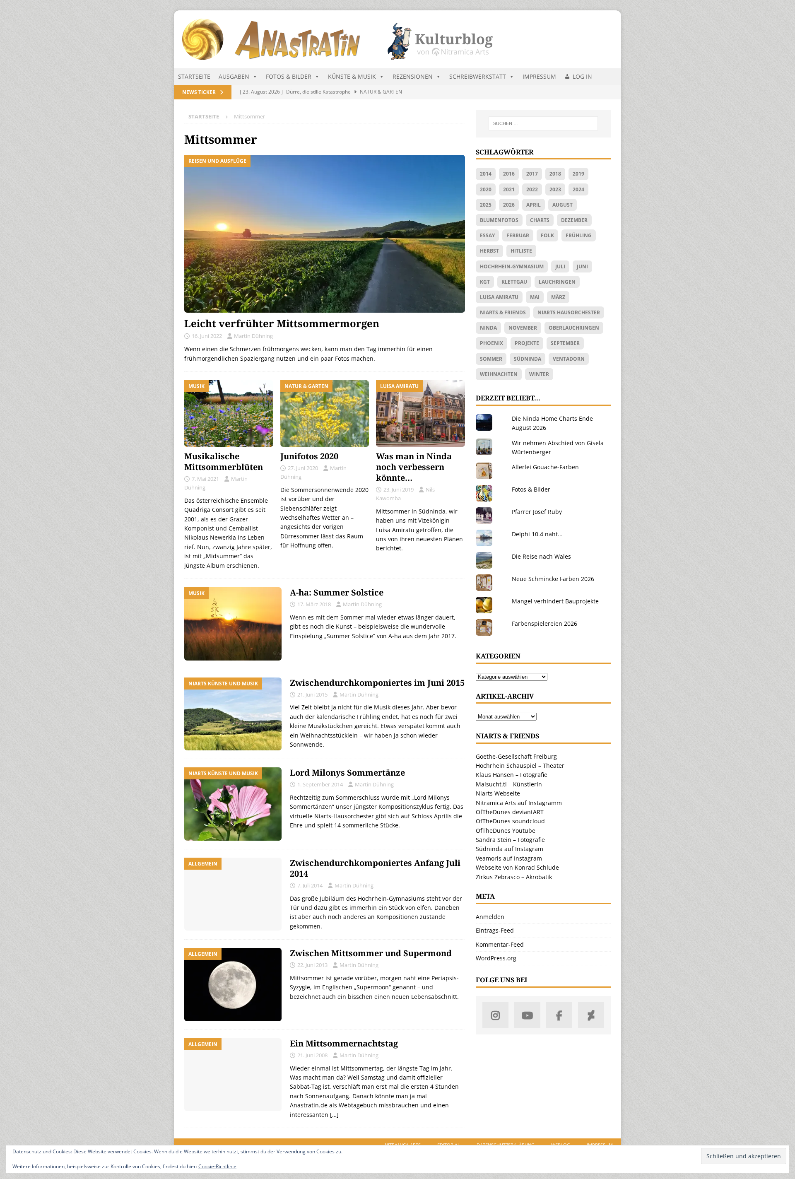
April (533, 204)
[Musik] (233, 624)
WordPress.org (496, 958)
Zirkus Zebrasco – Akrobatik (514, 877)
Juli (560, 266)
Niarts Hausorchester (568, 312)
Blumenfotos (499, 220)
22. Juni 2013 (312, 965)
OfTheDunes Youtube (505, 830)
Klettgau (514, 281)
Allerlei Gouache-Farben (545, 467)
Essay (487, 235)
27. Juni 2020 (303, 468)
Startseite (194, 76)
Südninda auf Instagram (509, 849)
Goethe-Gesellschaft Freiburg (516, 756)
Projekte (527, 343)
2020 (485, 189)
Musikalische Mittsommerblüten (223, 462)
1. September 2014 (320, 784)
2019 (578, 173)
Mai (535, 297)
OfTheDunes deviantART (510, 812)
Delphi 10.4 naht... (537, 534)
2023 (555, 189)
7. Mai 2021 (205, 478)
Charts (539, 220)
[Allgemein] (233, 894)
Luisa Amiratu (499, 297)
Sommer (491, 358)
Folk (547, 235)
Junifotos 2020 (309, 456)
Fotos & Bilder (288, 76)
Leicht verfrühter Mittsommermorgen (281, 323)
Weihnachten (499, 374)
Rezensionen (413, 76)
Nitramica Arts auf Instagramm (519, 803)
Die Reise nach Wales (541, 556)
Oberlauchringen (574, 327)
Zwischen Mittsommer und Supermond (371, 953)
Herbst (489, 250)
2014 (485, 173)
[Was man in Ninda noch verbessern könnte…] (420, 413)
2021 (509, 189)
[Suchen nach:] (543, 123)
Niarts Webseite (498, 793)
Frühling (579, 235)
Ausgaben (234, 76)
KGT (485, 281)
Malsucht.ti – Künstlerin (509, 784)
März (558, 297)
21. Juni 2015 (312, 694)
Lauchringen (557, 281)
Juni (582, 266)
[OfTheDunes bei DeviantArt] (591, 1015)
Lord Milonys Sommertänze (347, 772)
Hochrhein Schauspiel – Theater (520, 765)
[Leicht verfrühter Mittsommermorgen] (324, 234)
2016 (509, 173)
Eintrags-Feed (495, 930)
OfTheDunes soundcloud (510, 821)
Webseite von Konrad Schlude (517, 867)
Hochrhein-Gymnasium (512, 266)
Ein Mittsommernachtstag (344, 1043)
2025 (485, 204)
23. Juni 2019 (398, 489)
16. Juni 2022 (207, 336)
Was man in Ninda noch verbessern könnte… (414, 467)
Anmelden (490, 917)
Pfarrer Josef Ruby (537, 512)
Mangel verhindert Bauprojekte (555, 601)
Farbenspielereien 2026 (544, 623)
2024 (578, 189)
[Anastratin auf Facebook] (559, 1015)
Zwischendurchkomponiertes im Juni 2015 (377, 682)
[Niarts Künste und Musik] (233, 714)
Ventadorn (569, 358)
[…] (334, 1115)
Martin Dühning (253, 336)
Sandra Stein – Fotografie (510, 840)
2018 (555, 173)
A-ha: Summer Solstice (336, 592)
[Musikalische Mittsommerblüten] (228, 413)
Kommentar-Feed (500, 944)
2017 (532, 173)
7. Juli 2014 (310, 885)
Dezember (574, 220)
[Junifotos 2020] (324, 413)
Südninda (527, 358)
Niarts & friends (503, 312)
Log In (582, 76)
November (522, 327)
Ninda (488, 327)
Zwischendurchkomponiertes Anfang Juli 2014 (375, 868)
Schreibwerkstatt (477, 76)
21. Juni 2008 (312, 1055)
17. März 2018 (314, 604)
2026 (509, 204)
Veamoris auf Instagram (509, 858)
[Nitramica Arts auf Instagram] (495, 1015)
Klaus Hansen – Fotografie (511, 775)
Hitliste (521, 250)
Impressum (539, 76)
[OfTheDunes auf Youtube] (527, 1015)
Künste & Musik (352, 76)
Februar (517, 235)
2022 (532, 189)
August (562, 204)
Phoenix (491, 343)
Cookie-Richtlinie (217, 1166)
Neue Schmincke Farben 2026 (553, 579)
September (565, 343)
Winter (539, 374)
